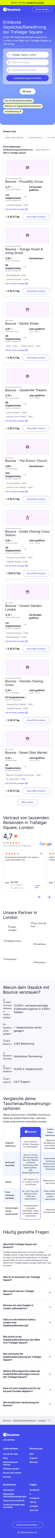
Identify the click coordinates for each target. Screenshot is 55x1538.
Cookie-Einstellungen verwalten (14, 1505)
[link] (42, 9)
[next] (49, 897)
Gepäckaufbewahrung (24, 1420)
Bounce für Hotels (12, 1472)
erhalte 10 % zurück (35, 3)
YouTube (34, 1510)
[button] (27, 78)
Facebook (34, 1490)
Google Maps (37, 886)
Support (34, 1458)
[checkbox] (14, 137)
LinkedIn (34, 1506)
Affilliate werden (11, 1468)
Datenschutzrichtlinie (14, 1500)
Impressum (8, 1490)
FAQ (32, 1454)
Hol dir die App (10, 1454)
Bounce (7, 1420)
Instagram (35, 1498)
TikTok (33, 1502)
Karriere (7, 1477)
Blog (5, 1458)
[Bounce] (11, 9)
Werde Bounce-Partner (11, 1463)
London (42, 1420)
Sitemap (34, 1462)
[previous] (39, 897)
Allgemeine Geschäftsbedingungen (15, 1495)
